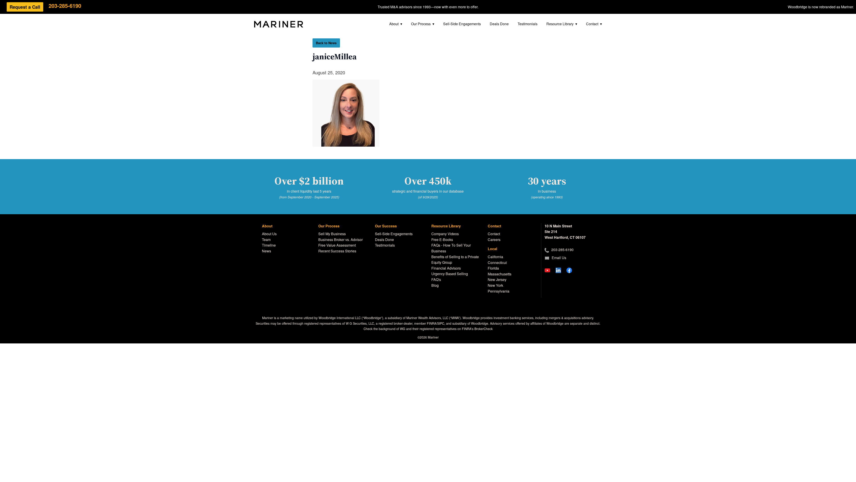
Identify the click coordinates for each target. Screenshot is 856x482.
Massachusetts (499, 273)
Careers (494, 239)
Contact (592, 23)
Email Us (559, 257)
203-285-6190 (65, 5)
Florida (493, 268)
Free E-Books (442, 239)
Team (266, 239)
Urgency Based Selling (449, 273)
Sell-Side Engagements (462, 23)
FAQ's (436, 279)
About (394, 23)
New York (495, 285)
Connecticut (497, 262)
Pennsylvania (498, 291)
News (266, 250)
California (495, 256)
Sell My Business (332, 233)
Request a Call (25, 7)
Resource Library (560, 23)
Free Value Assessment (337, 245)
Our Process (421, 23)
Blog (435, 285)
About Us (269, 233)
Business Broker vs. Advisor (340, 239)
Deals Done (499, 23)
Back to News (326, 43)
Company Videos (445, 233)
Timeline (269, 245)
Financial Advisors (446, 268)
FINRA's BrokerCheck (477, 328)
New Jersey (497, 279)
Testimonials (527, 23)
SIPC (440, 323)
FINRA (431, 323)
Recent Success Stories (337, 250)
